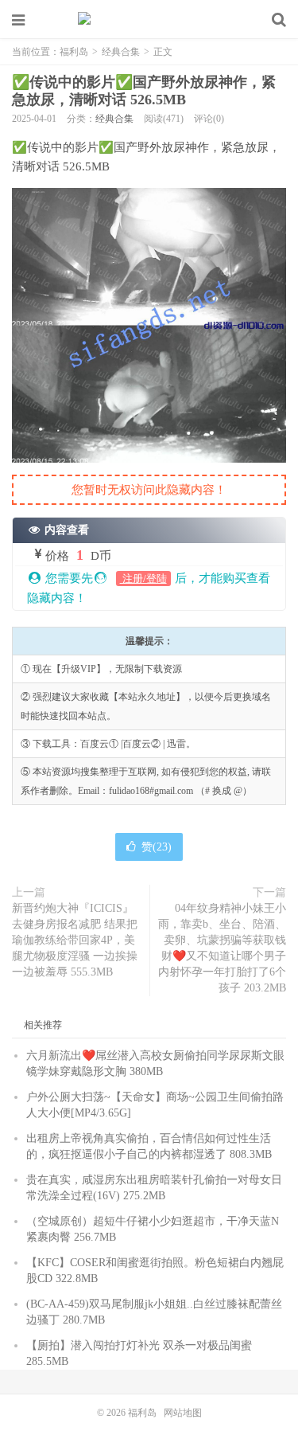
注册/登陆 (143, 579)
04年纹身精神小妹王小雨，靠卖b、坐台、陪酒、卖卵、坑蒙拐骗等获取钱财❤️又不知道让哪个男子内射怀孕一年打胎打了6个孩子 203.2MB (222, 948)
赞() (156, 847)
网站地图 (183, 1412)
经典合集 (121, 51)
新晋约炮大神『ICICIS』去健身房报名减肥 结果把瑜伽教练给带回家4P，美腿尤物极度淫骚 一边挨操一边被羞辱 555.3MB (74, 940)
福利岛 (149, 20)
